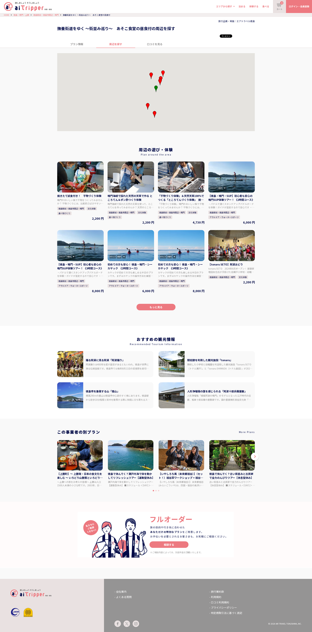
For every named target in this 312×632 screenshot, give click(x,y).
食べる (265, 6)
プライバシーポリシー (224, 607)
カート (279, 5)
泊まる (242, 6)
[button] (160, 82)
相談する (169, 545)
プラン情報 (76, 44)
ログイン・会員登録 (299, 6)
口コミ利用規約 (220, 602)
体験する (253, 6)
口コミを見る (154, 44)
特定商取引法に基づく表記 (226, 613)
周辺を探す (115, 44)
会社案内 (121, 591)
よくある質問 (124, 597)
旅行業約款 (217, 591)
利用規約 (216, 597)
